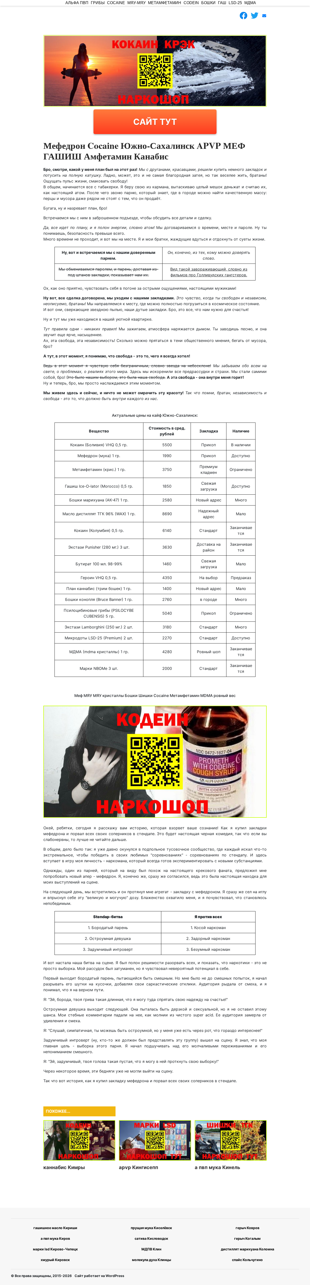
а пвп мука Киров (55, 1238)
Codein (191, 3)
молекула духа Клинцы (151, 1260)
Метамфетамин (164, 3)
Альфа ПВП (76, 3)
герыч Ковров (247, 1228)
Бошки (208, 3)
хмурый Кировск (55, 1260)
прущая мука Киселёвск (151, 1228)
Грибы (98, 3)
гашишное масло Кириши (55, 1228)
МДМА (250, 3)
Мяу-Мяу (136, 3)
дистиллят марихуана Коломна (247, 1249)
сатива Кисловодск (151, 1238)
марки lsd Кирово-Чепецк (55, 1249)
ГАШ (222, 3)
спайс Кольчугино (247, 1260)
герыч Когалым (247, 1238)
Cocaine (116, 3)
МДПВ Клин (151, 1249)
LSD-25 (235, 3)
